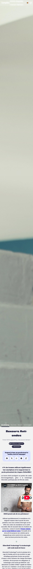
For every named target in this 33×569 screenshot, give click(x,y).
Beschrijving (5, 425)
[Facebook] (7, 458)
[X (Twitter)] (12, 458)
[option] (5, 425)
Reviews (20, 425)
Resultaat (13, 425)
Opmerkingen (28, 425)
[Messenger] (21, 458)
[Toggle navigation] (31, 3)
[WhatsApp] (16, 458)
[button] (28, 3)
